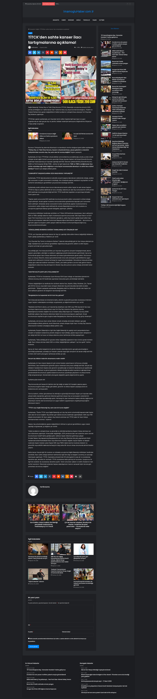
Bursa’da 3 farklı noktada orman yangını (120, 62)
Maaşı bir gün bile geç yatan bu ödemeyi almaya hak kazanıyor (119, 99)
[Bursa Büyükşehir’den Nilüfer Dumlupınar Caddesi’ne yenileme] (106, 80)
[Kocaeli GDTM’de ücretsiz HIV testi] (67, 136)
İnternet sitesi (66, 631)
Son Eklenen (115, 28)
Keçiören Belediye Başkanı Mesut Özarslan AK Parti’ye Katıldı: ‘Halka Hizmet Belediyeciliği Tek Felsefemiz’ (120, 145)
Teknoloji (86, 20)
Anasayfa (56, 20)
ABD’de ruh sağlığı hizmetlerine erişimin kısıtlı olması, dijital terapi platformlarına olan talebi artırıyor (60, 560)
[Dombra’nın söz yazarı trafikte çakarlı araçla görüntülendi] (106, 44)
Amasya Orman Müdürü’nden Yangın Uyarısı (119, 118)
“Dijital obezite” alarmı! (36, 581)
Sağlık (78, 20)
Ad (29, 625)
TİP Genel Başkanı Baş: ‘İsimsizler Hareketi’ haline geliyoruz (112, 36)
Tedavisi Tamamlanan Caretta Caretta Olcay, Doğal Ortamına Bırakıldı (61, 571)
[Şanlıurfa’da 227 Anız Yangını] (106, 191)
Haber (64, 20)
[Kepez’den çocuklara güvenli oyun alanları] (106, 127)
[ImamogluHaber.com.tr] (78, 11)
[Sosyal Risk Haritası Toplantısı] (106, 156)
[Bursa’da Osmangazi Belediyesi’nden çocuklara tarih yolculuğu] (106, 89)
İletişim (101, 20)
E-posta (31, 631)
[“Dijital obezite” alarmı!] (38, 574)
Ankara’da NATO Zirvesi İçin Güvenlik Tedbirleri (120, 163)
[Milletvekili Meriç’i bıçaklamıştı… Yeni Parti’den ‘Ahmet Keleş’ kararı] (106, 53)
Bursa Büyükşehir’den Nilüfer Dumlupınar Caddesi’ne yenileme (119, 79)
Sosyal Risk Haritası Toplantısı (118, 155)
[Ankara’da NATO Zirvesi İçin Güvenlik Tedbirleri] (106, 164)
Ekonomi (71, 20)
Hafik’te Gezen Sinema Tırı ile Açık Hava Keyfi (119, 134)
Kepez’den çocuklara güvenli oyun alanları (119, 126)
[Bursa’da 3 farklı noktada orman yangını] (106, 64)
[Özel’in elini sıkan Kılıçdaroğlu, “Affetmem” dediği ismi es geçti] (106, 180)
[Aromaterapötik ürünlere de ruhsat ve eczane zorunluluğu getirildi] (84, 574)
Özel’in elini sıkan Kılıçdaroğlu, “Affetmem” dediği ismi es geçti (120, 181)
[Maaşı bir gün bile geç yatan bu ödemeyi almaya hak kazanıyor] (106, 99)
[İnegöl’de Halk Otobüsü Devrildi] (106, 172)
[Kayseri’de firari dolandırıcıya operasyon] (106, 199)
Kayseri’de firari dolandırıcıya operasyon (120, 198)
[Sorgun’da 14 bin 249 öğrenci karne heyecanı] (106, 72)
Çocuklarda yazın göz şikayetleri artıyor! (81, 557)
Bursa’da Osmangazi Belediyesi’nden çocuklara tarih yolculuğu (119, 89)
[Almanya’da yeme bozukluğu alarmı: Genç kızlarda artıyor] (38, 549)
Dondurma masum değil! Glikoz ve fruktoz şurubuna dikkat (48, 136)
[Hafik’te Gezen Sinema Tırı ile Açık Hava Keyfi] (106, 135)
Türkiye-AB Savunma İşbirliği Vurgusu (113, 205)
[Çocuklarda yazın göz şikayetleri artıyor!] (84, 549)
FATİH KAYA (34, 47)
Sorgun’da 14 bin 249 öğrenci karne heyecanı (120, 70)
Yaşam (94, 20)
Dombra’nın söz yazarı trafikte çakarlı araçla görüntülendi (119, 44)
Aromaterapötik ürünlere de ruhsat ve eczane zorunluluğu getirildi (83, 583)
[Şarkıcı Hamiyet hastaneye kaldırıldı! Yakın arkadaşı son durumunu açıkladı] (106, 108)
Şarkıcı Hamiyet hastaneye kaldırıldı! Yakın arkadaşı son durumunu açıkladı (119, 108)
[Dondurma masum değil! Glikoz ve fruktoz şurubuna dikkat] (33, 136)
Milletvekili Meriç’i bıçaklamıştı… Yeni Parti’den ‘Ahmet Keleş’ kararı (74, 4)
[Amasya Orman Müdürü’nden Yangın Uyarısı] (106, 119)
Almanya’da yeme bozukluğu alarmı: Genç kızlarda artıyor (37, 557)
